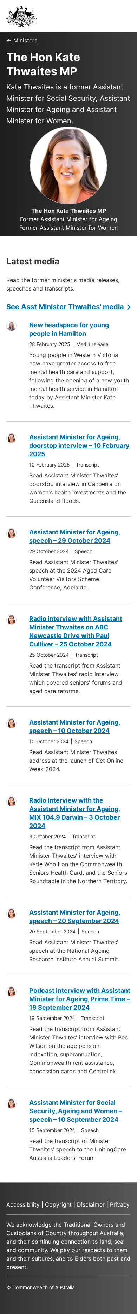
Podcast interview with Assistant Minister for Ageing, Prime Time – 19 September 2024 (79, 999)
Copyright (58, 1204)
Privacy (120, 1204)
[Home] (23, 18)
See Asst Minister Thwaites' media (65, 307)
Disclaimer (91, 1204)
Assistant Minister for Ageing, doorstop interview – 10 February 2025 (79, 445)
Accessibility (23, 1204)
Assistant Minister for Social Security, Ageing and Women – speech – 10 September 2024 (75, 1111)
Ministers (25, 40)
